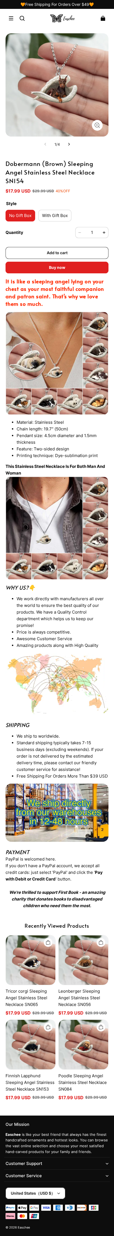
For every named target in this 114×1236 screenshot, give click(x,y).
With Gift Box (55, 215)
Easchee (24, 1227)
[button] (11, 18)
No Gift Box (20, 215)
